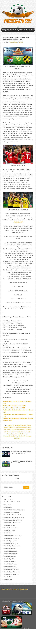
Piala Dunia (7, 504)
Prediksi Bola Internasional (11, 512)
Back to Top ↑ (26, 628)
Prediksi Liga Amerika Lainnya (12, 535)
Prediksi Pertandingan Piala (12, 572)
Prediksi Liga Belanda (10, 540)
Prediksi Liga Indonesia (10, 551)
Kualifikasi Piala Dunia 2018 (12, 502)
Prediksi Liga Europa (10, 548)
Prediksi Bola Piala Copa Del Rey (13, 520)
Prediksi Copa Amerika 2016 (12, 522)
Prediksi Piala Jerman (10, 577)
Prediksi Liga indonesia (10, 553)
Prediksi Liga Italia (9, 559)
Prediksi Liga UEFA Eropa (11, 569)
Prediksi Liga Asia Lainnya (11, 538)
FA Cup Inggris (8, 499)
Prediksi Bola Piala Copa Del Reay (14, 517)
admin (21, 42)
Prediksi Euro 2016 (9, 530)
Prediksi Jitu (7, 533)
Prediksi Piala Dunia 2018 (11, 574)
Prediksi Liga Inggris (10, 556)
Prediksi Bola (13, 42)
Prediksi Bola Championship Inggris (14, 509)
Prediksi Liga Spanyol (10, 566)
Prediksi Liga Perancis (10, 564)
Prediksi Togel (8, 579)
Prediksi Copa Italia (9, 525)
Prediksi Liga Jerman (10, 561)
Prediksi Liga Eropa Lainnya (12, 546)
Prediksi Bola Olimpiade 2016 (12, 515)
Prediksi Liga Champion (11, 543)
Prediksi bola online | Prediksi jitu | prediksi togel (14, 589)
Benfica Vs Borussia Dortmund (17, 425)
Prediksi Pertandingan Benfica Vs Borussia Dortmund (17, 434)
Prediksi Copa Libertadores (11, 528)
